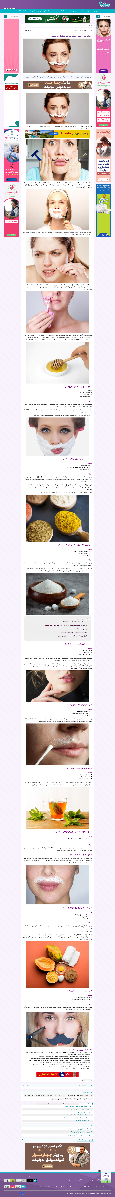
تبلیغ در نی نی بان (54, 1186)
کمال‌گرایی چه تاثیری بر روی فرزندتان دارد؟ (81, 1132)
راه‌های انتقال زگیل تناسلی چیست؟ (77, 629)
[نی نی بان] (105, 4)
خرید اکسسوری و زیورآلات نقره (84, 1095)
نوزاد (68, 11)
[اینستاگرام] (9, 1188)
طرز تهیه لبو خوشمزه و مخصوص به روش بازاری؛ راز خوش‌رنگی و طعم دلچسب (66, 625)
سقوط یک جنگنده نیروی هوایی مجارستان (82, 1129)
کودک (62, 11)
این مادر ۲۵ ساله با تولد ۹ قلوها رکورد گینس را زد (81, 1120)
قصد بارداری (97, 11)
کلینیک (24, 11)
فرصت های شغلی (71, 1186)
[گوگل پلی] (20, 1180)
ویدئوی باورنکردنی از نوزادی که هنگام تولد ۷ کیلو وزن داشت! (78, 1115)
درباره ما (84, 1186)
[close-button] (99, 1171)
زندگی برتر (46, 1186)
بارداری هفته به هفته (98, 1186)
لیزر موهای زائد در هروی (57, 1099)
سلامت (55, 11)
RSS (41, 1186)
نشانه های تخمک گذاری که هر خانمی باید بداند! (74, 632)
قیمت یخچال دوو (88, 1099)
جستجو (89, 1186)
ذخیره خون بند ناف (70, 1095)
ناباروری (88, 11)
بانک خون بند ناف (77, 1099)
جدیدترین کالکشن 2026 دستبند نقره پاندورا (45, 1095)
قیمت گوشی (61, 1095)
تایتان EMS (68, 1099)
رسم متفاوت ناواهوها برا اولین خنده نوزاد (82, 1112)
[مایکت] (32, 1180)
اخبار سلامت (31, 11)
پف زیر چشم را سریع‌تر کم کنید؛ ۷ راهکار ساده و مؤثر (80, 1109)
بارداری (81, 11)
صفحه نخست (106, 11)
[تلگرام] (20, 1188)
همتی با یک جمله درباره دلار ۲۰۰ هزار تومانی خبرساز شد (78, 1135)
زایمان (74, 11)
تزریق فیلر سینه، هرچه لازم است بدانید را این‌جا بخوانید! (72, 636)
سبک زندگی (47, 11)
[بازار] (9, 1180)
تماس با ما (79, 1186)
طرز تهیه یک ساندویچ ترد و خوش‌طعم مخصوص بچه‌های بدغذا (77, 1118)
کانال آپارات (62, 1186)
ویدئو (39, 11)
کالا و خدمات (17, 11)
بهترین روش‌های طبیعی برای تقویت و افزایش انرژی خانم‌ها (78, 1106)
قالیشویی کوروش (28, 1095)
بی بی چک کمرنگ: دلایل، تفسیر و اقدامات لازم (74, 622)
